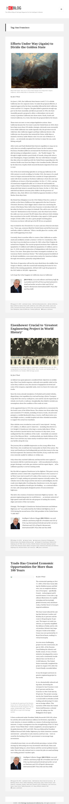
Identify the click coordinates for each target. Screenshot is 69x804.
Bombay (13, 782)
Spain (12, 786)
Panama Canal (36, 784)
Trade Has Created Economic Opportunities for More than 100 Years (32, 566)
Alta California (53, 304)
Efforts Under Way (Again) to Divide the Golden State (32, 45)
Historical (44, 540)
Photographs (50, 540)
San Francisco (38, 307)
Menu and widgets (61, 11)
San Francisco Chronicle (49, 307)
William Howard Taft (42, 786)
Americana (37, 540)
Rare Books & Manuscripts (26, 542)
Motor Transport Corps (33, 545)
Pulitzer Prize (29, 307)
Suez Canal (17, 786)
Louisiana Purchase (19, 307)
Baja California (15, 306)
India (42, 782)
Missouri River (22, 545)
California (32, 306)
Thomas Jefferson (35, 309)
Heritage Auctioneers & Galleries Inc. (32, 803)
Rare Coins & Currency (46, 781)
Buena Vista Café (24, 306)
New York (29, 784)
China (21, 782)
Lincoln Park (14, 545)
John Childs (46, 306)
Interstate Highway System (48, 544)
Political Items (15, 542)
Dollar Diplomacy (28, 782)
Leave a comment (48, 309)
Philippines (44, 784)
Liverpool (18, 784)
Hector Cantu (27, 304)
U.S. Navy (33, 786)
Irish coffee (39, 306)
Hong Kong (37, 782)
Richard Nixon (23, 547)
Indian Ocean (48, 782)
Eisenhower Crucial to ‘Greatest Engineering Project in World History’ (34, 328)
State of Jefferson (25, 309)
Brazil (17, 782)
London (24, 784)
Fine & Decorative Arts (40, 304)
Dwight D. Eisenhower (43, 542)
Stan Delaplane (15, 309)
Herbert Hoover (35, 544)
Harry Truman (27, 544)
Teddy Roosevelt (25, 786)
